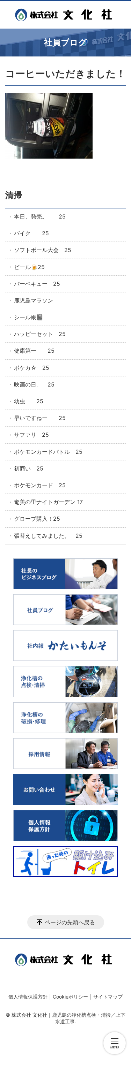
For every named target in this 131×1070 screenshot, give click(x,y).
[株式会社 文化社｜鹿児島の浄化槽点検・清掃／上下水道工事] (65, 14)
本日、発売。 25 (40, 216)
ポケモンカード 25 (40, 485)
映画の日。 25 (34, 384)
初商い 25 (28, 468)
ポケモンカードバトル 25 (48, 451)
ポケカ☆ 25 (31, 367)
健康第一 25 (34, 350)
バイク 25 (31, 233)
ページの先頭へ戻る (70, 922)
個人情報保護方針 (28, 997)
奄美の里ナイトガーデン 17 (48, 501)
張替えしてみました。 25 (48, 535)
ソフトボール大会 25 (42, 249)
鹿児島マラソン (33, 300)
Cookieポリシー (70, 997)
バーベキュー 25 (37, 283)
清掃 (13, 195)
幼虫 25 (28, 401)
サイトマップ (108, 997)
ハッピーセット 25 (40, 333)
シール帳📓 (28, 317)
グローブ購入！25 (37, 518)
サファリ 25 (31, 434)
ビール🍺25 (29, 266)
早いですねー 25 (40, 417)
